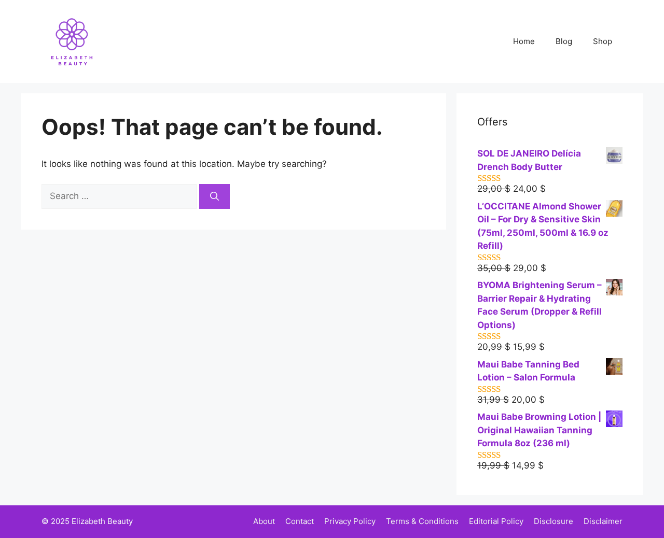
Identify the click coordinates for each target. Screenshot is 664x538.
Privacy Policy (350, 521)
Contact (299, 521)
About (264, 521)
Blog (564, 41)
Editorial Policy (496, 521)
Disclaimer (603, 521)
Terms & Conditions (422, 521)
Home (524, 41)
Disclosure (553, 521)
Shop (602, 41)
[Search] (214, 196)
